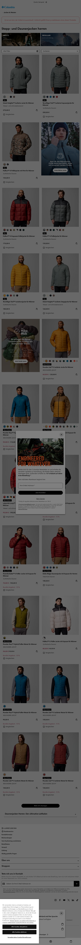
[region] (19, 921)
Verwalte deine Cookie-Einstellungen (19, 937)
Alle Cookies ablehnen (19, 932)
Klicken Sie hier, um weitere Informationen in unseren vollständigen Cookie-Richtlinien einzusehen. (19, 921)
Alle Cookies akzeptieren (19, 927)
